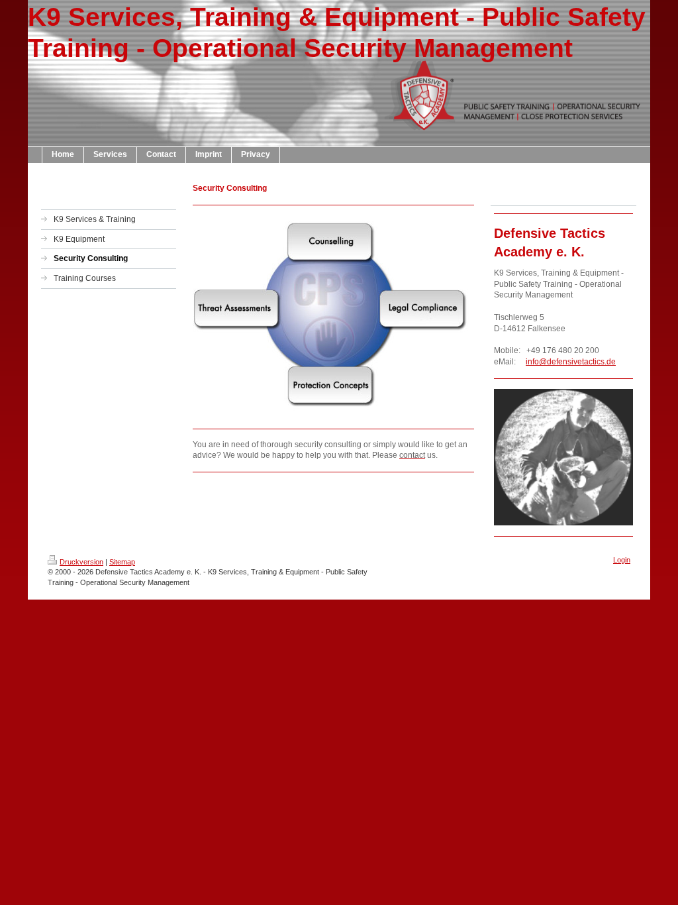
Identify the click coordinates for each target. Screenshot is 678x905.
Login (621, 560)
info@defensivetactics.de (571, 361)
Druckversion (81, 562)
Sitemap (122, 562)
